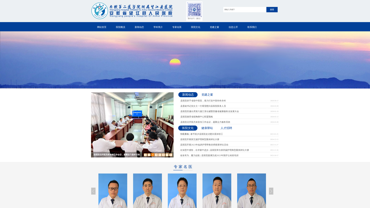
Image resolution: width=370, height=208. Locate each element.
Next (271, 191)
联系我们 (252, 27)
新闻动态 (139, 27)
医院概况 (120, 27)
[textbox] (244, 9)
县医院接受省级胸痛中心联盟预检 (196, 117)
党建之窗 (214, 27)
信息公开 (233, 27)
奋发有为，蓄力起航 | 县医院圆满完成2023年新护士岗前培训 (209, 155)
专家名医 (177, 27)
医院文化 (195, 27)
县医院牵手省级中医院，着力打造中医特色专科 (203, 101)
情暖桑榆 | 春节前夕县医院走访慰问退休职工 (201, 134)
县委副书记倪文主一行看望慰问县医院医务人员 (203, 106)
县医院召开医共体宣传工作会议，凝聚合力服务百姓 (205, 122)
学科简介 (158, 27)
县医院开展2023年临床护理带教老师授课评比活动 (204, 145)
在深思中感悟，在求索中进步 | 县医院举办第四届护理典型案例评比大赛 (214, 150)
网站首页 (101, 27)
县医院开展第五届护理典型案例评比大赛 (199, 139)
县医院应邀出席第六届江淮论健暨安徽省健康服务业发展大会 (209, 111)
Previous (93, 191)
